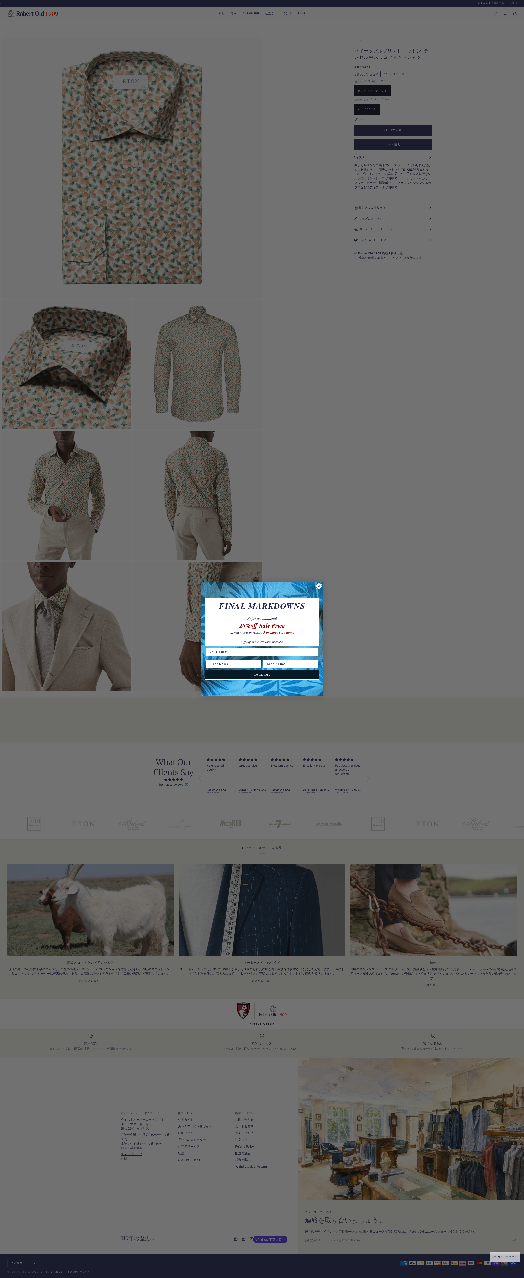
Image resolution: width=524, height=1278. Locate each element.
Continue (262, 674)
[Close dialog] (319, 586)
